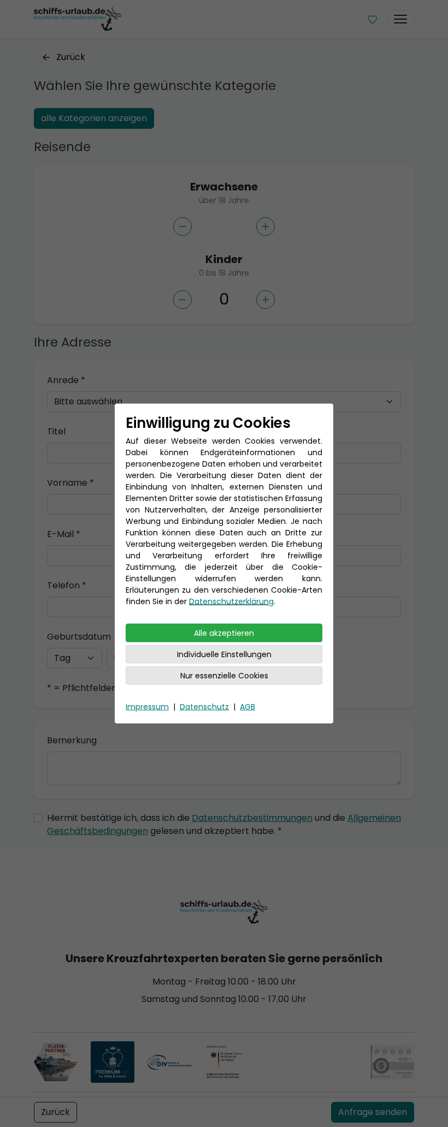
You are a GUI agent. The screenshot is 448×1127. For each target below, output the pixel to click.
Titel (56, 431)
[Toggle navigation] (400, 19)
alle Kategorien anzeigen (94, 118)
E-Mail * (63, 534)
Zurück (70, 57)
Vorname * (70, 482)
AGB (247, 706)
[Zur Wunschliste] (372, 19)
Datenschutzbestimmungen (252, 818)
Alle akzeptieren (224, 633)
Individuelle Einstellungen (224, 654)
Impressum (147, 706)
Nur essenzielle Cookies (224, 675)
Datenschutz (204, 706)
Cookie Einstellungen (370, 1107)
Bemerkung (72, 740)
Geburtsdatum (79, 636)
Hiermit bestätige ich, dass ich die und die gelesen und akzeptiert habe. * (224, 824)
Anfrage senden (372, 1112)
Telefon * (66, 585)
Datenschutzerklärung (231, 601)
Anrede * (66, 380)
